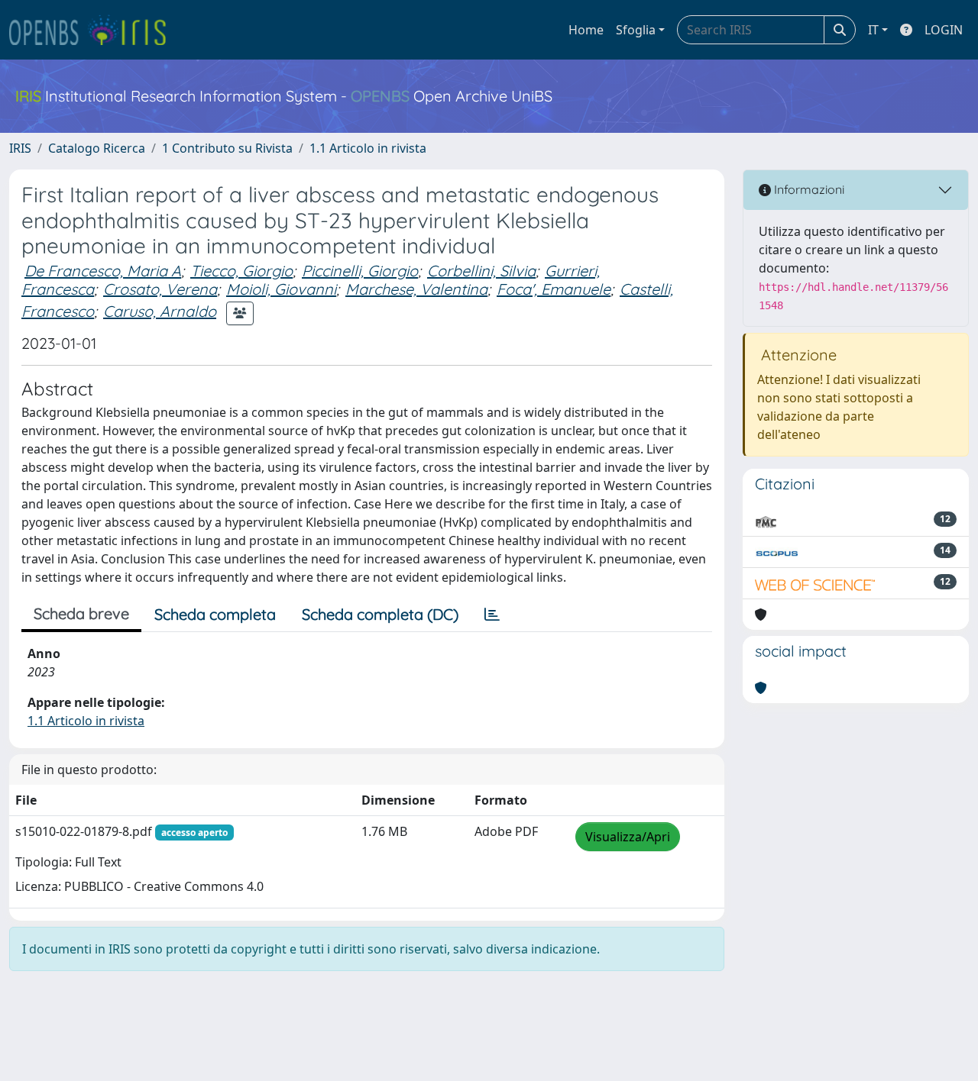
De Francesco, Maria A (102, 270)
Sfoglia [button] (636, 29)
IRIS (20, 148)
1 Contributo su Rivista (227, 148)
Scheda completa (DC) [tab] (380, 614)
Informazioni (807, 189)
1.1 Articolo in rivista (367, 148)
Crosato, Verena (160, 288)
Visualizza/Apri (627, 836)
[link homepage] (94, 29)
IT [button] (873, 29)
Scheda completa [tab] (215, 614)
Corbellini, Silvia (481, 270)
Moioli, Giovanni (281, 288)
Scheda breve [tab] (81, 613)
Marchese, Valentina (416, 288)
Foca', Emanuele (553, 288)
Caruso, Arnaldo (159, 311)
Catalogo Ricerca (96, 148)
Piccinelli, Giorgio (360, 270)
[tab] (492, 615)
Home (586, 29)
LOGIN (944, 29)
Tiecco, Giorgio (241, 270)
